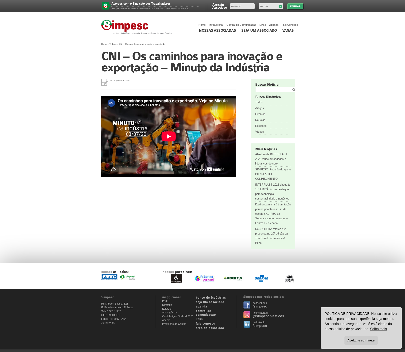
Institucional (216, 24)
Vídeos (112, 44)
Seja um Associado (259, 30)
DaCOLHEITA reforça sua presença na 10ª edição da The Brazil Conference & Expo (271, 235)
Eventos (260, 114)
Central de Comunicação (241, 24)
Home (202, 24)
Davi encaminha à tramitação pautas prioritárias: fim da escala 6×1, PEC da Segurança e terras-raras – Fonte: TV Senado (273, 214)
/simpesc (260, 306)
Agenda (273, 24)
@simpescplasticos (268, 316)
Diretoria (167, 304)
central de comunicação (206, 313)
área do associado (210, 328)
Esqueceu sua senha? (280, 6)
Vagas (288, 30)
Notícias (260, 119)
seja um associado (210, 302)
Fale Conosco (290, 24)
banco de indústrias (211, 298)
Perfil (165, 301)
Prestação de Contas (174, 323)
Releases (261, 125)
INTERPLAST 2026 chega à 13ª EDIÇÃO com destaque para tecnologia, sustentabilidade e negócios (272, 191)
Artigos (259, 108)
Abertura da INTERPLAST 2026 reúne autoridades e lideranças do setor (271, 159)
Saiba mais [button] (378, 329)
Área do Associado (219, 6)
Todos (259, 102)
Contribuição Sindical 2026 (177, 316)
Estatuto (166, 308)
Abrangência (169, 312)
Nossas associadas (217, 30)
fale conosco (205, 324)
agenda (201, 307)
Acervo (166, 320)
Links (262, 24)
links (199, 319)
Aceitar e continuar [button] (361, 340)
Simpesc (137, 27)
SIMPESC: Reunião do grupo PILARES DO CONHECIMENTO (273, 174)
